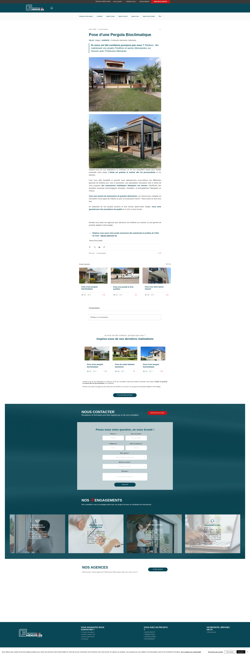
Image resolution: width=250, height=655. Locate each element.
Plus (160, 16)
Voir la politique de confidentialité (191, 652)
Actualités (99, 16)
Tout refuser (230, 652)
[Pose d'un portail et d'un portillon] (125, 276)
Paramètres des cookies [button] (215, 652)
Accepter (241, 652)
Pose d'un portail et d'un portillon (123, 288)
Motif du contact (124, 462)
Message (125, 471)
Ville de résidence (136, 443)
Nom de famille (136, 433)
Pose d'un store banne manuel (154, 288)
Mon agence (124, 453)
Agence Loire (135, 16)
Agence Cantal (110, 16)
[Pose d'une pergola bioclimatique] (93, 276)
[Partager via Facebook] (90, 247)
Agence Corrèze (123, 16)
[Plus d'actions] (160, 29)
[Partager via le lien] (104, 247)
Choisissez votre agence (86, 16)
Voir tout (168, 264)
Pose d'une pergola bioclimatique (89, 288)
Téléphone (113, 443)
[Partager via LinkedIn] (99, 247)
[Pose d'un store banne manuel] (156, 276)
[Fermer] (247, 651)
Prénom (112, 433)
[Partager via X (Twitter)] (95, 247)
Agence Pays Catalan (149, 16)
